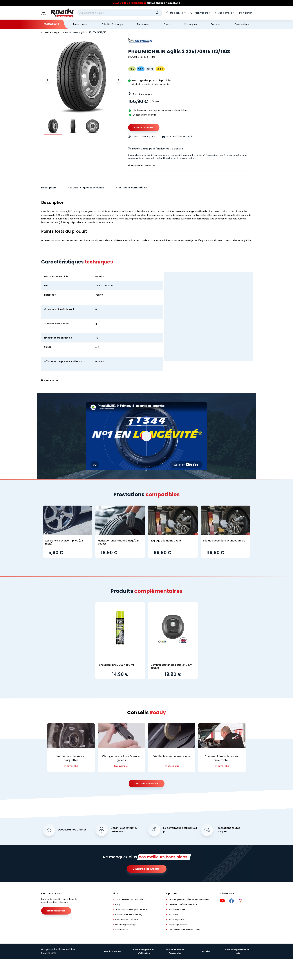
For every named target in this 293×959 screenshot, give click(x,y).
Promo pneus (80, 24)
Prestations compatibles (131, 187)
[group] (53, 125)
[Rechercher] (157, 12)
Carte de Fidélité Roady (128, 914)
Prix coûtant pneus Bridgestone (146, 3)
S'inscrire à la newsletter (146, 868)
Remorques (190, 24)
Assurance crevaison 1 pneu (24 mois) (64, 542)
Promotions (51, 24)
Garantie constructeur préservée (124, 829)
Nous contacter (56, 910)
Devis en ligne (242, 24)
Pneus (167, 24)
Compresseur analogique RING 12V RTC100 (171, 666)
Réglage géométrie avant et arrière (224, 540)
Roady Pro (174, 914)
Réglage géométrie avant (165, 540)
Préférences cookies (126, 919)
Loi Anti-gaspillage (125, 924)
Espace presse (177, 919)
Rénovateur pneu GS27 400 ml (116, 664)
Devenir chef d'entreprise (183, 904)
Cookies (206, 951)
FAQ (117, 904)
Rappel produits (178, 924)
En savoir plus (71, 766)
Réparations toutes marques (228, 829)
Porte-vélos (143, 24)
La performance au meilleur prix (180, 829)
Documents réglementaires (184, 929)
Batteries (216, 24)
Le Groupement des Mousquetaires (189, 899)
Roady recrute (177, 909)
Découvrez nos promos (72, 829)
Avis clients (121, 929)
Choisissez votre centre (141, 165)
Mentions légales (112, 951)
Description (48, 187)
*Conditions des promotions (131, 909)
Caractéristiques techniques (86, 187)
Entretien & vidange (112, 24)
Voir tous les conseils (146, 783)
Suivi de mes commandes (130, 899)
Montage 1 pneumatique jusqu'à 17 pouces (118, 542)
